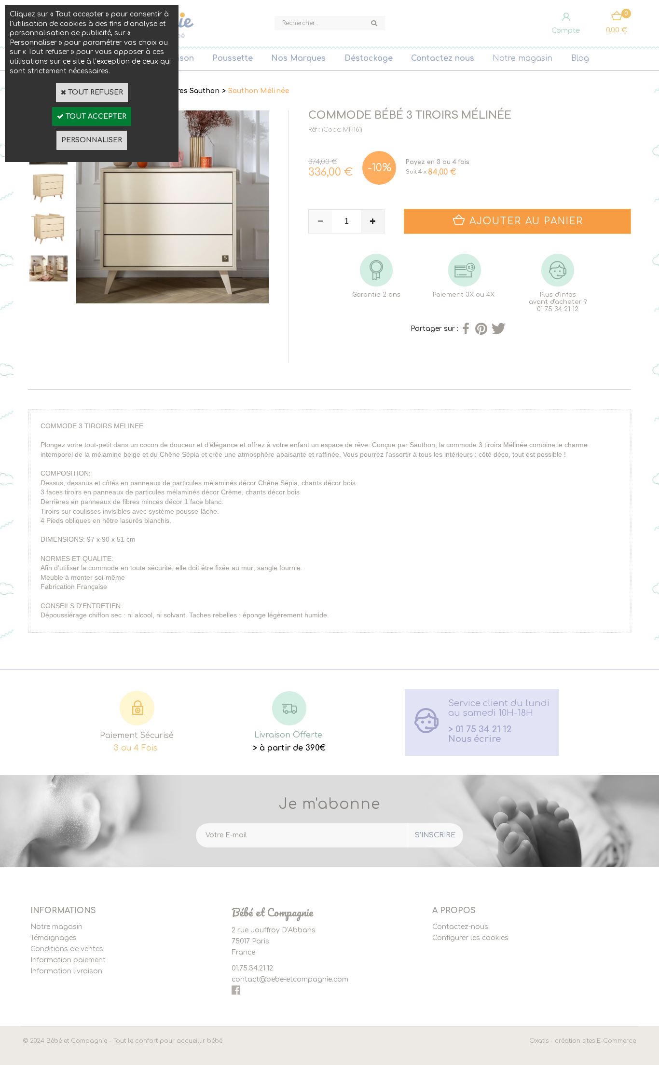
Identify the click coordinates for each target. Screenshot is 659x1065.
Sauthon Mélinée (258, 91)
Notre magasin (522, 58)
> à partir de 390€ (289, 748)
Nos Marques (298, 58)
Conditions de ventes (66, 949)
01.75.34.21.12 (252, 968)
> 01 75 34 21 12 (480, 729)
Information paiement (68, 960)
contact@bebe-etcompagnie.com (290, 979)
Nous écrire (474, 739)
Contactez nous (442, 58)
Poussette (232, 58)
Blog (580, 58)
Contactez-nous (460, 926)
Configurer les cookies (470, 938)
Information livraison (66, 971)
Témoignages (53, 938)
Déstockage (368, 58)
